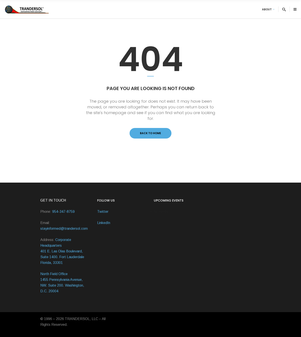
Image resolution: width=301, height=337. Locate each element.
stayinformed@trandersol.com (64, 228)
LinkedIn (103, 223)
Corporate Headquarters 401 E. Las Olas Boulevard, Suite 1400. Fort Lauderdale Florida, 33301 (62, 251)
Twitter (102, 211)
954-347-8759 (63, 211)
